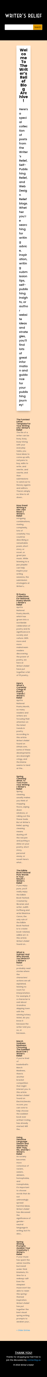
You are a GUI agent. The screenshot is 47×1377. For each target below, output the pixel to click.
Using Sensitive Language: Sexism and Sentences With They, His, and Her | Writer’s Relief (23, 1145)
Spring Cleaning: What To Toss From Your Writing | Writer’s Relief (22, 782)
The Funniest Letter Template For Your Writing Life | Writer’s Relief (23, 424)
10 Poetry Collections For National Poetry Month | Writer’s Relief (23, 599)
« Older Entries (23, 1330)
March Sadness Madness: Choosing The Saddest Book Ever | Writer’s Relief (23, 1048)
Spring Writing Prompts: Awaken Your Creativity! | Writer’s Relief (23, 1248)
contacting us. (34, 1360)
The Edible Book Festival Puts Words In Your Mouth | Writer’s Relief (23, 876)
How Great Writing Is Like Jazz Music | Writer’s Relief (22, 510)
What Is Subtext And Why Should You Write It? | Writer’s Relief (23, 957)
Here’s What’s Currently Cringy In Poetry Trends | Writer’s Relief (21, 690)
